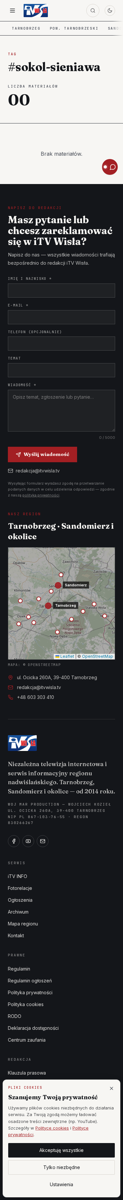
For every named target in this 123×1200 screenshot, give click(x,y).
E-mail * (18, 305)
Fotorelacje (20, 888)
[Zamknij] (111, 1088)
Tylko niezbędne (61, 1167)
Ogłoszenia (20, 900)
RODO (14, 1016)
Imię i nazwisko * (30, 278)
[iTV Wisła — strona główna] (36, 10)
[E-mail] (43, 841)
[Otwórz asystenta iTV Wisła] (110, 167)
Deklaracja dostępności (33, 1028)
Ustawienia (61, 1184)
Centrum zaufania (27, 1040)
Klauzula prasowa (27, 1073)
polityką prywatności (40, 495)
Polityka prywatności (30, 992)
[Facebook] (14, 841)
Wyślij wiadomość (46, 454)
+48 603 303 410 (35, 697)
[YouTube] (28, 841)
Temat (14, 358)
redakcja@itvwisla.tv (38, 470)
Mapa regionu (23, 923)
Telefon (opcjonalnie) (35, 332)
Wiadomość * (22, 385)
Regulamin (19, 969)
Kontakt (16, 935)
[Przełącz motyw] (110, 10)
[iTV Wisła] (22, 743)
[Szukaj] (92, 10)
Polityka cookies (26, 1004)
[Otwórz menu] (12, 10)
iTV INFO (17, 876)
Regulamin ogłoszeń (30, 980)
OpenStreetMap (97, 656)
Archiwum (18, 912)
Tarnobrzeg (26, 28)
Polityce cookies (52, 1128)
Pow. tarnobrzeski (74, 28)
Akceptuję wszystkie (61, 1150)
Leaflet (66, 656)
